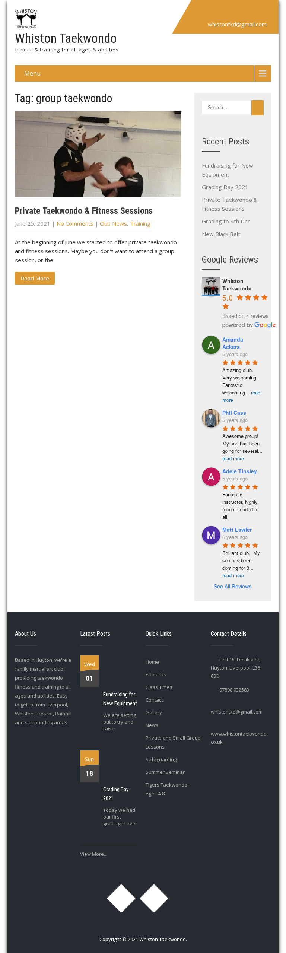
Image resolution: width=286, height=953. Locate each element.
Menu (32, 73)
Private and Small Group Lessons (173, 742)
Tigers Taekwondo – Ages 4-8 (168, 789)
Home (152, 661)
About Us (156, 674)
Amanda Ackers (232, 343)
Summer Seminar (165, 772)
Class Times (159, 687)
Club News (113, 223)
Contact (154, 699)
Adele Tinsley (239, 471)
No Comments (75, 223)
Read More (34, 278)
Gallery (154, 712)
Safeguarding (161, 759)
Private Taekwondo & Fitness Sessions (84, 211)
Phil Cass (234, 412)
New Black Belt (221, 234)
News (152, 725)
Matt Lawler (237, 529)
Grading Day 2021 (225, 187)
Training (140, 223)
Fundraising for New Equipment (120, 699)
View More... (93, 854)
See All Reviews (232, 586)
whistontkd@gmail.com (237, 24)
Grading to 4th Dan (226, 221)
